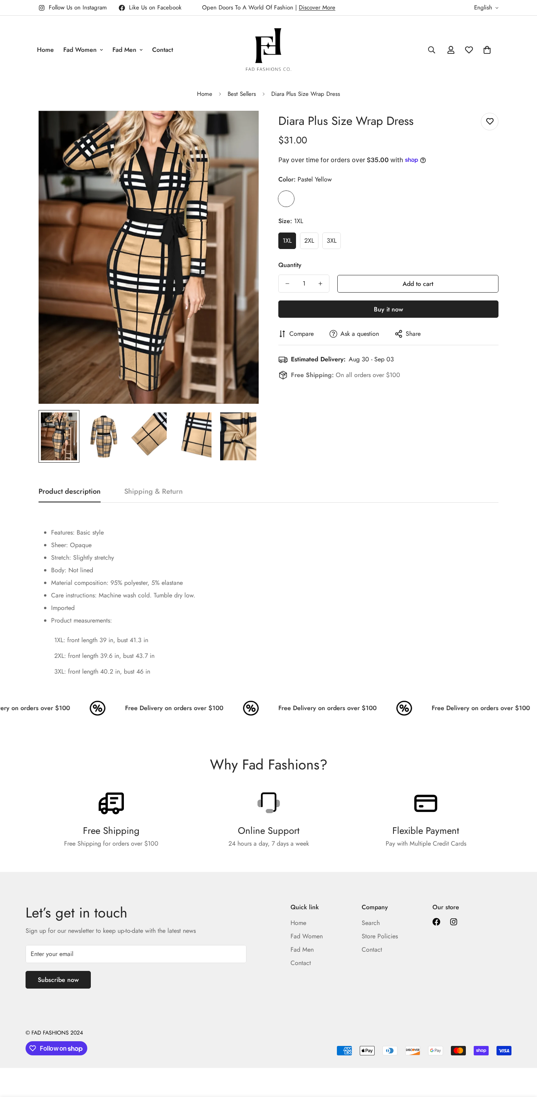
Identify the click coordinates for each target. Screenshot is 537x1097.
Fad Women (80, 49)
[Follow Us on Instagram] (454, 922)
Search (371, 922)
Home (45, 49)
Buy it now (388, 309)
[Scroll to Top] (522, 1054)
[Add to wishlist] (489, 121)
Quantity (290, 264)
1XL (287, 240)
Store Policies (380, 936)
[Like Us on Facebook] (436, 922)
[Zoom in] (242, 127)
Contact (162, 49)
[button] (487, 50)
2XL (309, 240)
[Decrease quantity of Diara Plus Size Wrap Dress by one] (287, 283)
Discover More (317, 7)
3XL (332, 240)
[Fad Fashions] (268, 50)
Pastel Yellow (286, 199)
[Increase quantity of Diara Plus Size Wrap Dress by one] (320, 283)
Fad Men (124, 49)
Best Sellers (242, 94)
